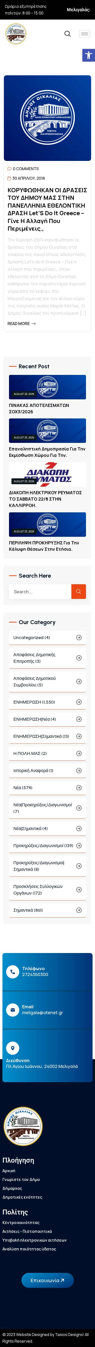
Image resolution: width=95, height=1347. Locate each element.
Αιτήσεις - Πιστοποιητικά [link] (27, 1231)
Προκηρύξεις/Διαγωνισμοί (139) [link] (43, 845)
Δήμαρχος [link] (12, 1188)
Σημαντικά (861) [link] (28, 910)
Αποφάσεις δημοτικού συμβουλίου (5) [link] (34, 682)
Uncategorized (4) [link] (31, 637)
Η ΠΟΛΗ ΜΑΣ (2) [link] (30, 753)
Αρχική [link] (8, 1170)
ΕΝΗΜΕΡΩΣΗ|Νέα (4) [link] (34, 719)
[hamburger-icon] (84, 33)
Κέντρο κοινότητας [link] (20, 1222)
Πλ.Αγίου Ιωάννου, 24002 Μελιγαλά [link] (42, 1066)
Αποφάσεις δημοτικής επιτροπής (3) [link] (34, 658)
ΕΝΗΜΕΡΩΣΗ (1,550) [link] (34, 702)
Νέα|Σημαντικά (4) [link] (30, 828)
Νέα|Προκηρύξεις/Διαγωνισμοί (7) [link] (42, 808)
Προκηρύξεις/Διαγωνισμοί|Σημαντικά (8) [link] (38, 866)
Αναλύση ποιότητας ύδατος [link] (29, 1249)
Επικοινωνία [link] (45, 1280)
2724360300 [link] (35, 974)
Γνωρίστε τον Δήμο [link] (21, 1179)
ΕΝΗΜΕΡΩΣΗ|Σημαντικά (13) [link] (41, 736)
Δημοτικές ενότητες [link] (22, 1197)
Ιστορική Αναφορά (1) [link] (33, 770)
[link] (88, 55)
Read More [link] (19, 323)
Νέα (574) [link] (22, 787)
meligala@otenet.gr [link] (42, 1012)
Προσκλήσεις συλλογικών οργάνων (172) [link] (38, 890)
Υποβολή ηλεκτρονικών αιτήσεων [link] (34, 1240)
